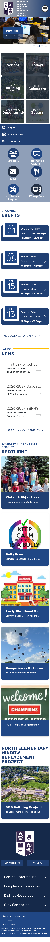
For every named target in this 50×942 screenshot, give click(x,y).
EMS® (34, 933)
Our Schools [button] (15, 134)
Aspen (12, 128)
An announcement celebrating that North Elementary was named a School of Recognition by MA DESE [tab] (44, 46)
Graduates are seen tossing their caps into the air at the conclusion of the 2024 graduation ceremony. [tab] (47, 46)
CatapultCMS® (24, 933)
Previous (39, 39)
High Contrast (10, 920)
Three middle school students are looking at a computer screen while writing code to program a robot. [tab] (36, 46)
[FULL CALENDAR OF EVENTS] (21, 338)
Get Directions (11, 863)
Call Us (36, 863)
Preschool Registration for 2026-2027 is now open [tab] (34, 46)
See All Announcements (23, 430)
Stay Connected (16, 905)
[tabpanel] (25, 30)
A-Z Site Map (10, 924)
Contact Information (20, 877)
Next (45, 39)
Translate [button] (14, 141)
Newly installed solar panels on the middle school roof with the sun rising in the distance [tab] (42, 46)
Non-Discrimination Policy (15, 916)
